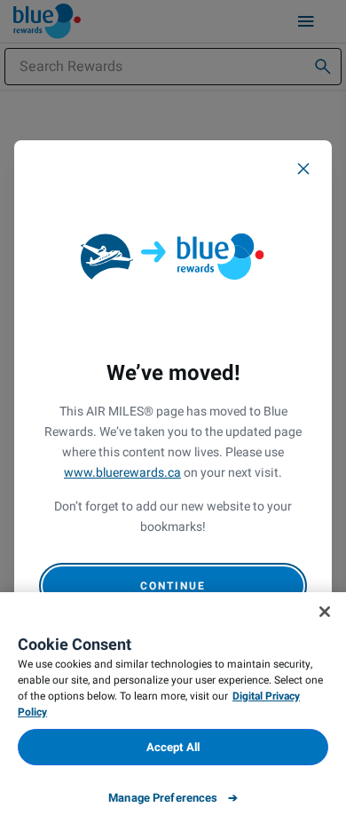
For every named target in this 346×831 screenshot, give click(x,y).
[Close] (303, 168)
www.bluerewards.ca (122, 472)
